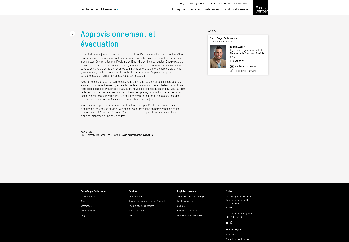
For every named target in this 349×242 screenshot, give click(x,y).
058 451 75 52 (237, 61)
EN (229, 3)
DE (220, 3)
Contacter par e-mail (245, 66)
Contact (211, 3)
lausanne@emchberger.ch (239, 213)
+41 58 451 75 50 (234, 217)
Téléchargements (196, 3)
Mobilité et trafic (137, 210)
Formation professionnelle (190, 215)
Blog (182, 3)
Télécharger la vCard (245, 70)
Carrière (181, 205)
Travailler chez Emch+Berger (191, 196)
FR (225, 3)
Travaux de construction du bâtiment (147, 201)
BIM (130, 215)
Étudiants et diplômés (187, 210)
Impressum (231, 234)
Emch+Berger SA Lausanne (93, 135)
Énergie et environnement (141, 205)
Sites (83, 201)
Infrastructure (72, 33)
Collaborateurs (88, 196)
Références (212, 9)
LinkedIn (227, 222)
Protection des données (237, 239)
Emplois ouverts (185, 201)
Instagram (231, 222)
